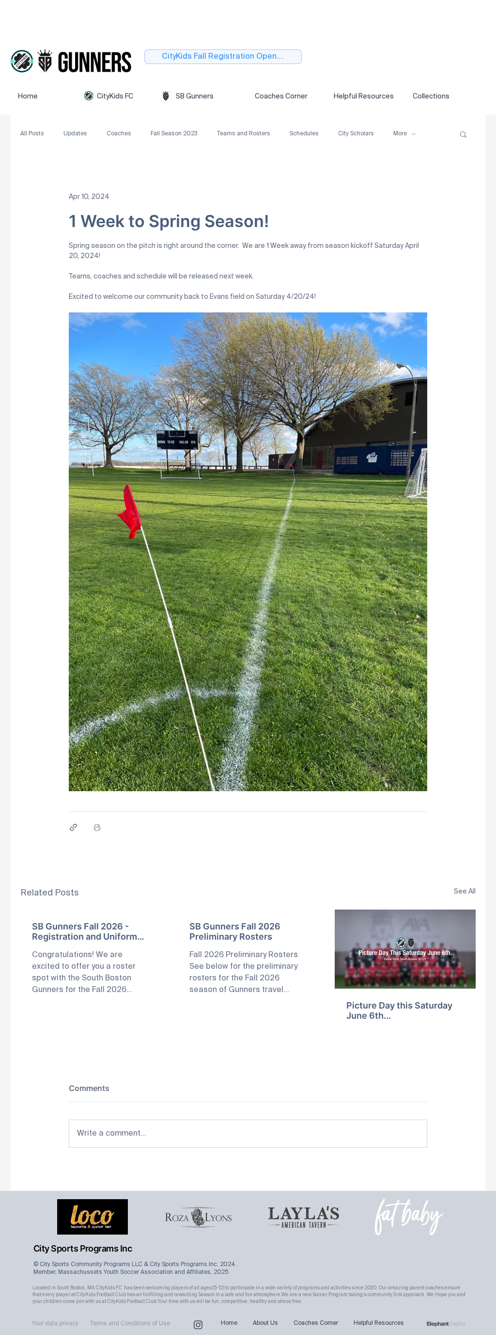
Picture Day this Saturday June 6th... (399, 1010)
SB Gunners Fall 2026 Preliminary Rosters (234, 931)
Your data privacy (55, 1324)
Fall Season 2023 (174, 134)
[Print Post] (97, 827)
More (400, 134)
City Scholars (356, 134)
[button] (463, 134)
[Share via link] (73, 827)
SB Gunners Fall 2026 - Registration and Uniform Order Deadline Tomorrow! (87, 931)
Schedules (304, 134)
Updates (75, 134)
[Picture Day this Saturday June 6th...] (405, 949)
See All (465, 891)
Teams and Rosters (243, 134)
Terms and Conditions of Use (130, 1324)
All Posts (32, 134)
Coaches (119, 134)
